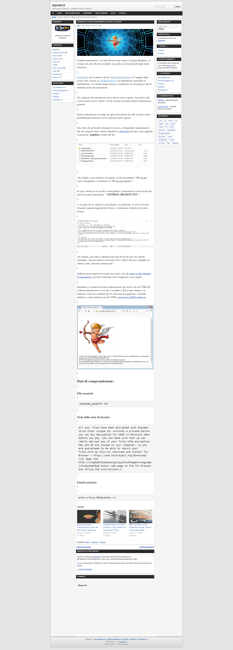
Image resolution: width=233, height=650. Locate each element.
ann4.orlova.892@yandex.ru (132, 297)
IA (166, 127)
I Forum (122, 13)
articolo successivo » (146, 547)
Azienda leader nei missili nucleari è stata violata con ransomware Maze (114, 527)
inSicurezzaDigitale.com (60, 90)
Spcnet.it (58, 5)
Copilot (161, 124)
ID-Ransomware (108, 80)
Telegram (161, 50)
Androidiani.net (57, 100)
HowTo (161, 127)
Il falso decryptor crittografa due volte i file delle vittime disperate (87, 527)
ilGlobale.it (56, 97)
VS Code (162, 143)
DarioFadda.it (123, 641)
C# (176, 120)
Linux (171, 127)
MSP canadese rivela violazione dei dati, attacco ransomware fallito (140, 527)
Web (168, 143)
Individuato (82, 77)
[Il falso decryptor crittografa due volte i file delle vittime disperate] (88, 516)
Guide (59, 13)
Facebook (94, 542)
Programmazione (72, 13)
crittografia (124, 131)
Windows (176, 143)
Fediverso (96, 557)
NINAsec (161, 100)
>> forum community (84, 569)
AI (53, 13)
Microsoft (56, 55)
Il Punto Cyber (163, 107)
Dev (167, 124)
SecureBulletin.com (59, 87)
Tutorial (171, 140)
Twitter (87, 542)
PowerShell (171, 130)
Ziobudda (56, 93)
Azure (170, 120)
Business (56, 77)
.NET (160, 120)
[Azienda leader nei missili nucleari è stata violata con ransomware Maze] (114, 516)
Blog (113, 13)
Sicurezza (56, 59)
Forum (79, 565)
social (170, 136)
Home (54, 17)
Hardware (87, 13)
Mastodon (161, 40)
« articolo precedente (83, 547)
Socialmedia (163, 140)
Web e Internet (101, 13)
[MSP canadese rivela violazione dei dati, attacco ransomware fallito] (140, 516)
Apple (54, 71)
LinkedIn (102, 542)
